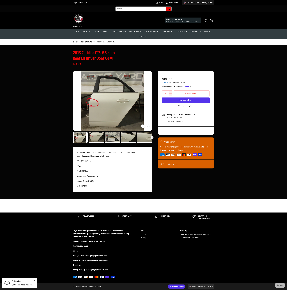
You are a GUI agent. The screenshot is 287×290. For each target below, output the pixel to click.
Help (161, 2)
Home (77, 42)
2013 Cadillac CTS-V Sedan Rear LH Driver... (98, 42)
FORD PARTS (167, 31)
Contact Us (195, 237)
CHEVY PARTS (118, 31)
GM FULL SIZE (182, 31)
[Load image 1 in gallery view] (80, 137)
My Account (174, 2)
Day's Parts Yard (83, 286)
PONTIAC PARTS (152, 31)
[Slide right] (147, 126)
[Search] (168, 9)
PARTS (141, 37)
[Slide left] (143, 126)
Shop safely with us (170, 164)
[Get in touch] (206, 20)
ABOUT (85, 31)
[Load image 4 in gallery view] (128, 137)
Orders (143, 235)
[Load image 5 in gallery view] (144, 137)
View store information (175, 121)
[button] (212, 20)
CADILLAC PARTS (134, 31)
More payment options (186, 106)
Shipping (165, 82)
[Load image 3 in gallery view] (112, 137)
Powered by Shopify (95, 286)
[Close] (34, 280)
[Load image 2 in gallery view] (96, 137)
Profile (143, 238)
